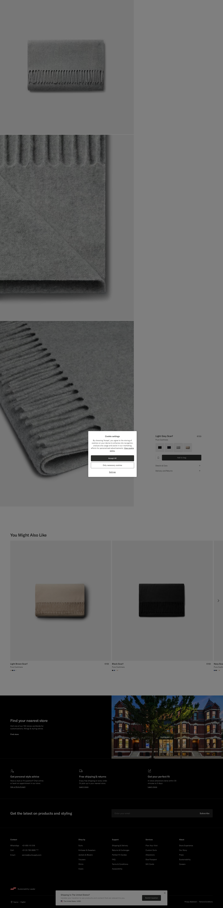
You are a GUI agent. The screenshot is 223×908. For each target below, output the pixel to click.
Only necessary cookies (112, 465)
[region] (112, 454)
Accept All (112, 458)
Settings (112, 472)
